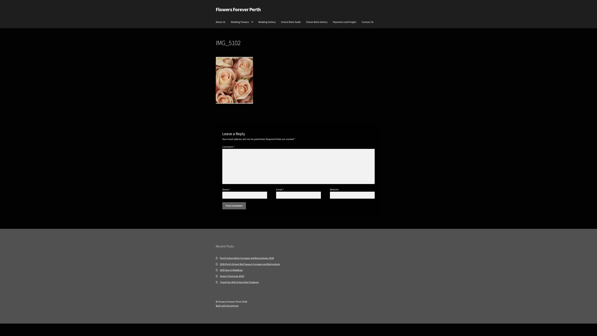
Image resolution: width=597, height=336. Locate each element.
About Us (220, 21)
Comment (228, 146)
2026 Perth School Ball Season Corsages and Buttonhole (250, 264)
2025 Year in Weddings (231, 270)
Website (334, 189)
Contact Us (368, 21)
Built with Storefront (227, 305)
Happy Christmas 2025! (232, 276)
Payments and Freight (344, 21)
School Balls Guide (291, 21)
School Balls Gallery (316, 21)
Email (280, 189)
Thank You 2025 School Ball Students (239, 282)
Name (226, 189)
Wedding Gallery (267, 21)
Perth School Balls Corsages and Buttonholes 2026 (247, 258)
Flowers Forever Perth (238, 9)
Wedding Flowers (240, 21)
